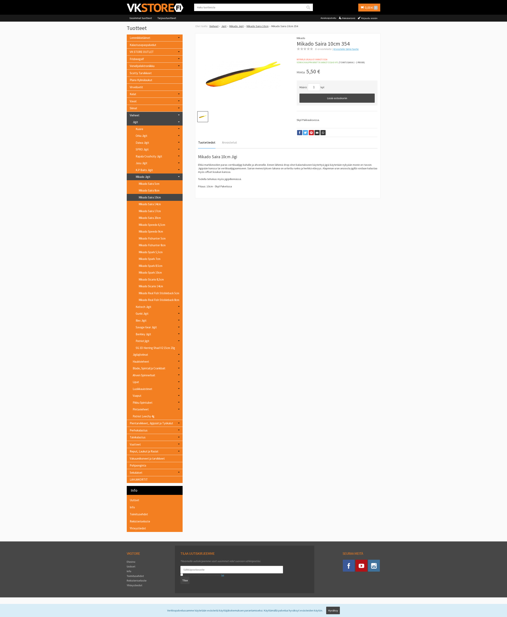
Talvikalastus (138, 437)
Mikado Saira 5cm (149, 184)
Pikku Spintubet (142, 402)
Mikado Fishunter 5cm (152, 238)
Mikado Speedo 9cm (151, 231)
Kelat (133, 94)
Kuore (139, 129)
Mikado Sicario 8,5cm (151, 279)
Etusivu (131, 561)
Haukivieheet (141, 361)
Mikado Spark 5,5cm (151, 252)
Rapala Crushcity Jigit (149, 156)
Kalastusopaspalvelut (143, 45)
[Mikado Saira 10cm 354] (243, 74)
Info (132, 507)
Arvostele (346, 49)
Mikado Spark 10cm (150, 272)
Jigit (135, 122)
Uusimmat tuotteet (141, 18)
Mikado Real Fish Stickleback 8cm (159, 300)
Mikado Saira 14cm (150, 204)
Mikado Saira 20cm (150, 218)
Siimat (133, 108)
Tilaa (185, 580)
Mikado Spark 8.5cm (150, 266)
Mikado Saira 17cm (150, 211)
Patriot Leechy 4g (143, 416)
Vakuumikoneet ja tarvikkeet (147, 458)
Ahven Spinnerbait (144, 375)
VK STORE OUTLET (142, 52)
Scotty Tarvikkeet (141, 73)
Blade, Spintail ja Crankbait (149, 368)
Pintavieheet (141, 409)
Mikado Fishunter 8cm (152, 245)
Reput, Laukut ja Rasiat (144, 451)
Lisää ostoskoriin (337, 98)
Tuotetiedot (206, 142)
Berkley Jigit (143, 334)
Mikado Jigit (143, 177)
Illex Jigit (141, 320)
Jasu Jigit (141, 163)
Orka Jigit (141, 136)
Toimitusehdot (139, 514)
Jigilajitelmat (140, 354)
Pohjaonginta (138, 465)
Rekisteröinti (348, 18)
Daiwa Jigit (142, 143)
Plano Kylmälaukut (141, 80)
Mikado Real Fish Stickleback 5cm (159, 293)
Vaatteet (135, 444)
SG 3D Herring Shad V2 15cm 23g (155, 348)
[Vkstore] (156, 7)
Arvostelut (229, 142)
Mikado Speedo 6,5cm (152, 225)
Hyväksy (333, 610)
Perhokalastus (139, 430)
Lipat (136, 382)
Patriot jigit (142, 341)
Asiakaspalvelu (328, 17)
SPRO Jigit (142, 149)
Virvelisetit (136, 87)
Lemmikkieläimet (140, 38)
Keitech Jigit (143, 307)
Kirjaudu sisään (369, 18)
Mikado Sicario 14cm (151, 286)
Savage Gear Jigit (146, 327)
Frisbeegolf (137, 59)
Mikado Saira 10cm (150, 197)
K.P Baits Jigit (144, 170)
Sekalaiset (136, 472)
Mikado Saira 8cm (149, 190)
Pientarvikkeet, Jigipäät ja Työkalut (151, 423)
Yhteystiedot (138, 528)
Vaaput (137, 396)
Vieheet (134, 115)
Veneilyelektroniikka (142, 66)
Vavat (133, 101)
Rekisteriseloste (140, 521)
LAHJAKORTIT (139, 479)
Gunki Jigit (142, 313)
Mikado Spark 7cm (149, 259)
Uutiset (134, 500)
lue (222, 575)
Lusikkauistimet (142, 389)
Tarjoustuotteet (166, 18)
